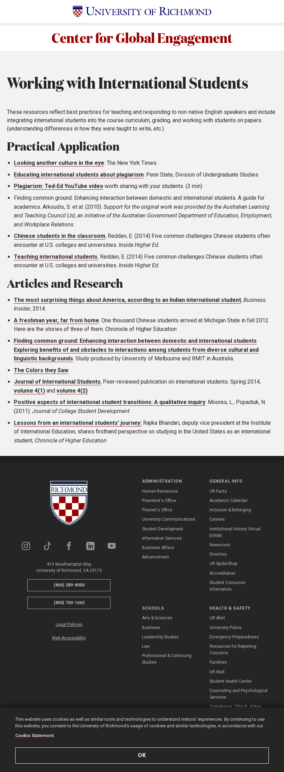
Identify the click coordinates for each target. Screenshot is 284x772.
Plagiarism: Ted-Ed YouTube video (58, 186)
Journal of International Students (57, 381)
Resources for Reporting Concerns (233, 649)
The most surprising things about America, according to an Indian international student (127, 300)
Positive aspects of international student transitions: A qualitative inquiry (109, 402)
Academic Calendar (229, 500)
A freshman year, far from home (56, 320)
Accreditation (223, 573)
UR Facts (218, 491)
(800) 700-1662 (69, 602)
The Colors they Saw (41, 370)
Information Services (162, 538)
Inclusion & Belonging (230, 510)
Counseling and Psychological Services (239, 694)
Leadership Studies (160, 637)
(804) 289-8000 (69, 584)
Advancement (155, 557)
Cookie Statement (34, 735)
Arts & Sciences (157, 618)
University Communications (168, 519)
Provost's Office (157, 510)
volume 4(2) (72, 390)
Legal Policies (69, 624)
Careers (217, 519)
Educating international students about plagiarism (79, 174)
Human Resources (160, 491)
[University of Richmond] (142, 12)
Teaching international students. (56, 256)
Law (146, 646)
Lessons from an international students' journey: (78, 423)
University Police (225, 627)
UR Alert (217, 618)
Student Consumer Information (228, 586)
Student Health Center (231, 681)
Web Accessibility (69, 638)
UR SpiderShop (223, 563)
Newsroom (220, 544)
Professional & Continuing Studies (167, 659)
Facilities (218, 662)
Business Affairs (158, 547)
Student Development (162, 529)
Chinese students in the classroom (59, 236)
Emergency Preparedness (234, 637)
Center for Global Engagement (142, 37)
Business (151, 627)
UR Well (217, 672)
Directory (218, 554)
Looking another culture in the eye (59, 163)
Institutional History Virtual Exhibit (235, 532)
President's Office (159, 500)
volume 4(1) (29, 390)
